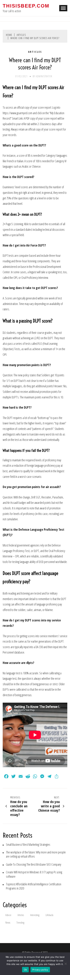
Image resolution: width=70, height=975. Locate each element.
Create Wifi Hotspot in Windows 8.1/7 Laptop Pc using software (34, 874)
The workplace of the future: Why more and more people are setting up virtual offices (36, 854)
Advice (8, 915)
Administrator (44, 76)
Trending (20, 922)
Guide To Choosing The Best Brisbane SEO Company (33, 864)
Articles (35, 52)
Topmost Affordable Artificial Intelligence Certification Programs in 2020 (33, 886)
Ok (25, 969)
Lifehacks (49, 915)
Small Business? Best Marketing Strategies (28, 845)
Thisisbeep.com (26, 6)
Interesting (34, 915)
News (7, 922)
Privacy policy (40, 969)
